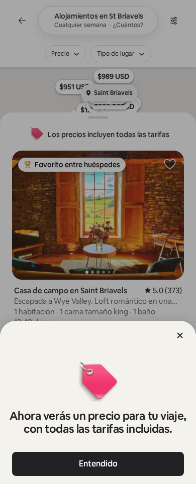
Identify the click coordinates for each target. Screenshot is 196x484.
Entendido (98, 463)
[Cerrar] (180, 335)
